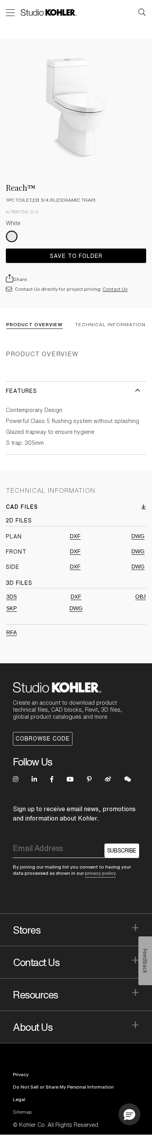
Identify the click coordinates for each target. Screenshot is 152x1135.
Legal (19, 1099)
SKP (11, 608)
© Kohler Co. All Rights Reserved (55, 1125)
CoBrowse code (43, 738)
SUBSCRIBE (121, 850)
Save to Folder (76, 256)
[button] (129, 1114)
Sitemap (22, 1111)
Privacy (20, 1074)
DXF (75, 536)
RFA (11, 632)
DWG (138, 536)
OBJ (140, 596)
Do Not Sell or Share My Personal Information (63, 1086)
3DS (11, 596)
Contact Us (115, 288)
